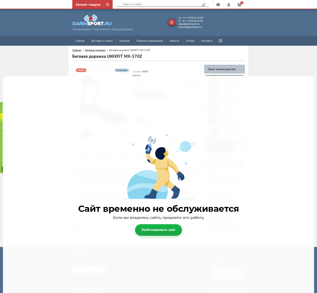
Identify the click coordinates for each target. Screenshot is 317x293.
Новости (174, 40)
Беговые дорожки (95, 50)
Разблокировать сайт (159, 230)
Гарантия (124, 40)
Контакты (206, 40)
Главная (80, 40)
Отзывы (190, 40)
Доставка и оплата (101, 40)
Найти (202, 5)
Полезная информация (149, 40)
